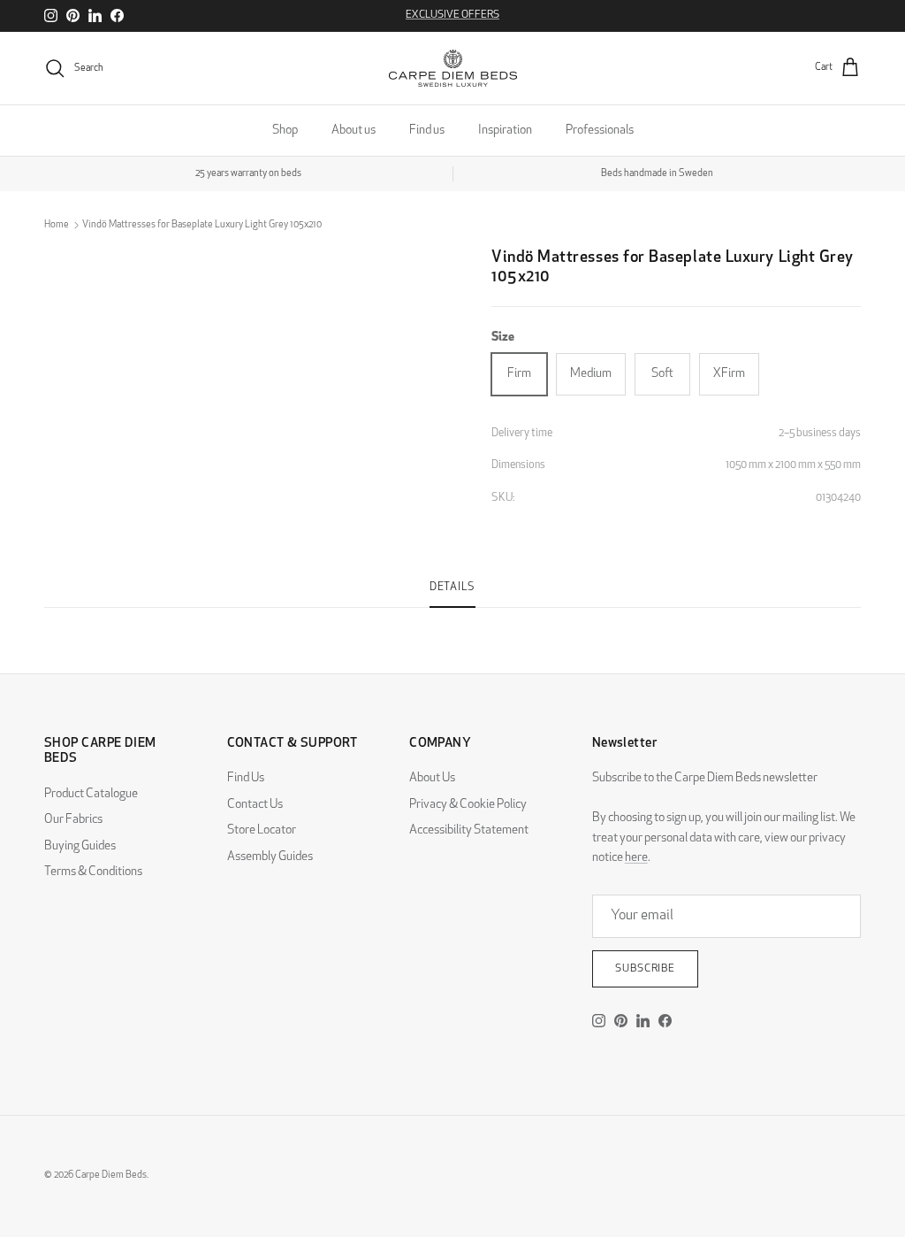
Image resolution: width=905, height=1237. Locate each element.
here (636, 857)
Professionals (600, 130)
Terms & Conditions (93, 872)
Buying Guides (80, 846)
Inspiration (505, 130)
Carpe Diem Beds (111, 1175)
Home (56, 225)
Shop (285, 130)
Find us (427, 130)
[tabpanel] (452, 618)
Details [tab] (452, 587)
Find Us (245, 778)
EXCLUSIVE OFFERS (452, 15)
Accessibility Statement (469, 830)
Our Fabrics (73, 819)
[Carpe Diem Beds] (453, 68)
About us (353, 130)
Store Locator (261, 830)
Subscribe (645, 969)
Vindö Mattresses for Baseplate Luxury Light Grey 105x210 (202, 225)
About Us (432, 778)
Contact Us (255, 804)
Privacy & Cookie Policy (468, 804)
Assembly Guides (270, 857)
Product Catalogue (91, 794)
